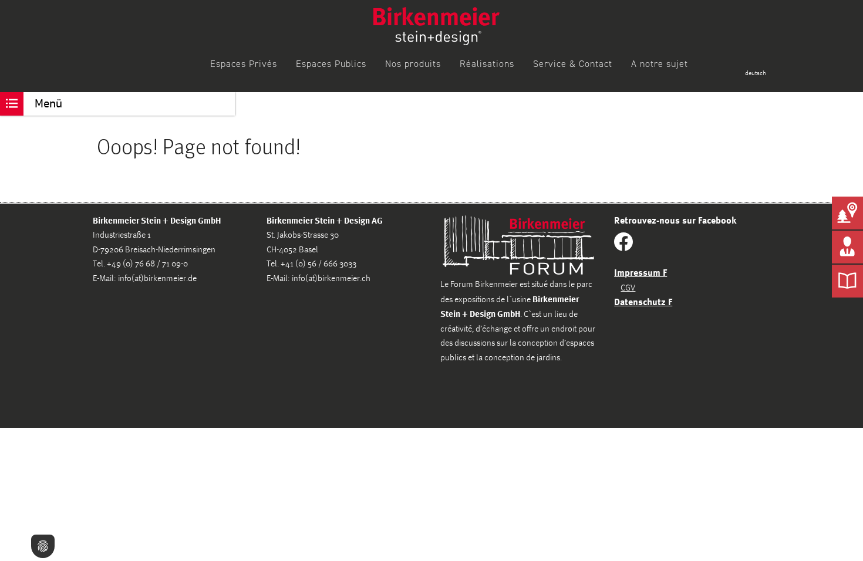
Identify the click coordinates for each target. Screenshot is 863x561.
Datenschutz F (643, 301)
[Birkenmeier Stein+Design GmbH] (436, 26)
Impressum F (640, 272)
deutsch (755, 73)
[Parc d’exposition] (847, 213)
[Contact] (847, 247)
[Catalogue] (847, 281)
